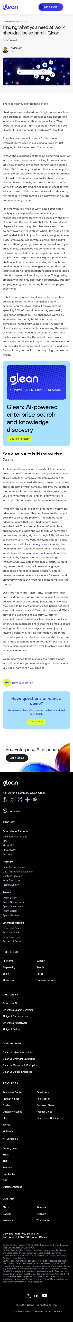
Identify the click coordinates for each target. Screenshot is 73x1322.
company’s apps (39, 544)
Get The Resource (20, 439)
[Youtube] (45, 1296)
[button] (14, 811)
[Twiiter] (28, 1296)
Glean (21, 469)
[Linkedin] (36, 1296)
